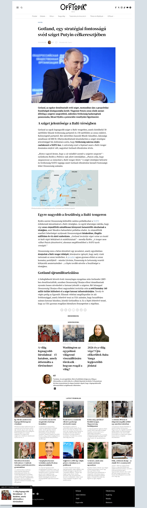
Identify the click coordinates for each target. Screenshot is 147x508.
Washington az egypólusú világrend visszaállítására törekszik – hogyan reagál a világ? (72, 358)
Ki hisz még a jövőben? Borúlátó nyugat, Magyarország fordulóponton (95, 423)
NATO (96, 221)
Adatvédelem (81, 495)
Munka (108, 498)
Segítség (109, 495)
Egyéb (40, 22)
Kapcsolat (79, 502)
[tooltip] (116, 7)
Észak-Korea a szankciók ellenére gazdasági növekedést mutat (72, 422)
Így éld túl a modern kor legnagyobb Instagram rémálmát (23, 422)
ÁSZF (78, 498)
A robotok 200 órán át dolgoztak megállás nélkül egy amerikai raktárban (121, 422)
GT (53, 42)
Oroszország (73, 316)
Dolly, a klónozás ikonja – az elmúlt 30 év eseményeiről (122, 462)
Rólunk (78, 491)
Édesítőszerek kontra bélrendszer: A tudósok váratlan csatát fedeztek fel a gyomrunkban (24, 464)
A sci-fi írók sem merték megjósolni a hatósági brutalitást (47, 422)
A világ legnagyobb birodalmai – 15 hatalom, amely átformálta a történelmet (47, 357)
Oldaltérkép (110, 491)
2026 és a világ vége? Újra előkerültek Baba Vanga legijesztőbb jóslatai (98, 357)
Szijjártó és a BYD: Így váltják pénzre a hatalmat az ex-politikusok (73, 463)
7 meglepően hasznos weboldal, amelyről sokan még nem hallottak (48, 463)
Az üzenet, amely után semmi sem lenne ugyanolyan (95, 463)
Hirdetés (109, 502)
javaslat (71, 257)
